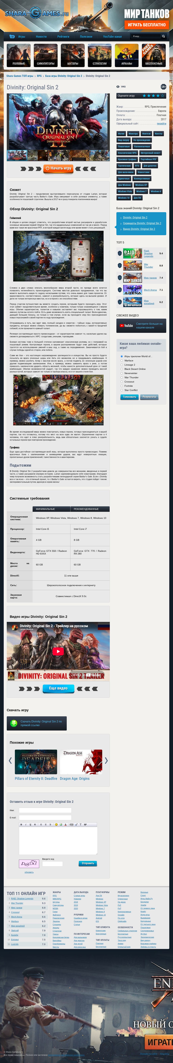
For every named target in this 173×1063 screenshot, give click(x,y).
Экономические (147, 937)
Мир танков (150, 277)
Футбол (144, 934)
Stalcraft (15, 930)
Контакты (164, 1054)
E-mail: (13, 818)
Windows (99, 899)
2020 (76, 908)
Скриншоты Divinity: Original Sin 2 (142, 223)
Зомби (143, 905)
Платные (99, 943)
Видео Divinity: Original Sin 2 (139, 229)
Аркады (56, 928)
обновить (29, 872)
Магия (121, 133)
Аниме (120, 944)
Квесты (158, 133)
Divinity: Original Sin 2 (135, 217)
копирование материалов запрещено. (66, 1055)
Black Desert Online (135, 369)
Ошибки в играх (81, 918)
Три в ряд (122, 940)
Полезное (78, 921)
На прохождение (141, 140)
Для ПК (137, 197)
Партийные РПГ (149, 159)
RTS (137, 165)
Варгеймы (57, 941)
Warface (129, 360)
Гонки (55, 912)
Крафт (143, 911)
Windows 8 (156, 191)
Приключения (58, 918)
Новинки (77, 899)
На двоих (122, 902)
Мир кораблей (149, 302)
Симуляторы (58, 905)
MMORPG (57, 899)
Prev (10, 760)
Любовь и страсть (148, 947)
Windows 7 (141, 191)
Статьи (77, 924)
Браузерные (101, 934)
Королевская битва (61, 937)
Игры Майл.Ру (147, 899)
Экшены (56, 921)
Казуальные (146, 921)
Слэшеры (57, 924)
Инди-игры (145, 915)
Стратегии (57, 931)
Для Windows (124, 185)
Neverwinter (131, 373)
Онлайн (121, 915)
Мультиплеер (123, 896)
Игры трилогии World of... (138, 356)
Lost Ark (14, 944)
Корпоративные (124, 912)
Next (106, 760)
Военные (144, 892)
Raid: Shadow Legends (148, 253)
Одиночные (124, 178)
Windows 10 (123, 197)
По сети (121, 918)
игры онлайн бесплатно (36, 12)
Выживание (145, 918)
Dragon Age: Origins (75, 779)
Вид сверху (123, 140)
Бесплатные (101, 947)
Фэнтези (146, 133)
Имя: (12, 810)
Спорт (143, 895)
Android (99, 918)
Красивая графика (127, 159)
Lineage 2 (130, 364)
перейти (161, 123)
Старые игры (79, 896)
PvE (119, 905)
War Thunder (148, 265)
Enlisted (15, 939)
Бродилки (145, 902)
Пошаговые (124, 146)
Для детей (78, 944)
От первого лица (148, 908)
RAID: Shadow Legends (22, 898)
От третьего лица (148, 924)
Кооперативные (142, 178)
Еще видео (58, 688)
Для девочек (150, 165)
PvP (119, 908)
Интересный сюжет (150, 153)
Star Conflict (131, 390)
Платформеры (59, 944)
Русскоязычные (142, 146)
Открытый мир (124, 947)
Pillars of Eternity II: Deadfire (36, 779)
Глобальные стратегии (127, 931)
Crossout (129, 381)
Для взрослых (80, 947)
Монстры (133, 133)
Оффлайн (122, 921)
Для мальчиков (125, 172)
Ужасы (55, 934)
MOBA (55, 908)
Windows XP (141, 185)
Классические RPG (127, 153)
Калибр (14, 935)
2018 (76, 902)
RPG (55, 896)
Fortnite (129, 386)
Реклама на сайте (148, 1054)
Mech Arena (150, 290)
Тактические (124, 165)
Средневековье (147, 931)
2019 (76, 905)
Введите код (48, 859)
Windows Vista (125, 191)
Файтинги (57, 915)
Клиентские (144, 172)
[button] (106, 96)
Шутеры (56, 902)
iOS (97, 921)
